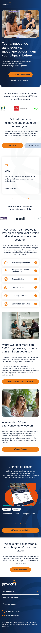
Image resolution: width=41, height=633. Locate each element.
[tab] (12, 145)
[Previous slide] (12, 199)
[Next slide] (29, 199)
